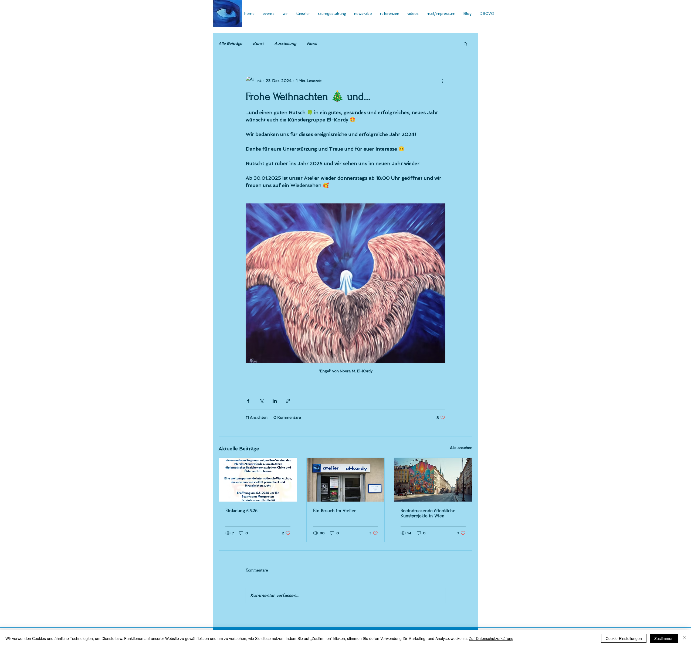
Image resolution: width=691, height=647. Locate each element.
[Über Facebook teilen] (248, 400)
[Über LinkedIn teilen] (274, 400)
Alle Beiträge (230, 43)
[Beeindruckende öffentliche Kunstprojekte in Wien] (433, 480)
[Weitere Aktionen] (442, 80)
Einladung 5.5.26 (241, 510)
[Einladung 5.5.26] (258, 480)
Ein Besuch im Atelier (334, 510)
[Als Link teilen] (287, 400)
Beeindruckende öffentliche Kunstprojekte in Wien (428, 513)
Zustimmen (663, 638)
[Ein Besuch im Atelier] (346, 480)
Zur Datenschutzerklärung (491, 638)
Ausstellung (285, 43)
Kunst (258, 43)
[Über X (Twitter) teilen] (261, 400)
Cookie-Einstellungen (624, 638)
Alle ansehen (461, 447)
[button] (465, 44)
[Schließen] (684, 638)
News (312, 43)
